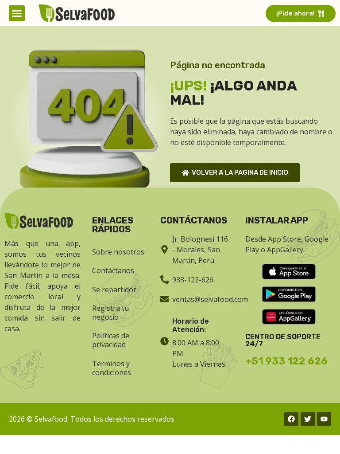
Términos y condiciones (111, 368)
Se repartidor (114, 289)
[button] (17, 13)
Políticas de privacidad (110, 340)
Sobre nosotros (118, 252)
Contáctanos (113, 270)
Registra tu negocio (110, 312)
